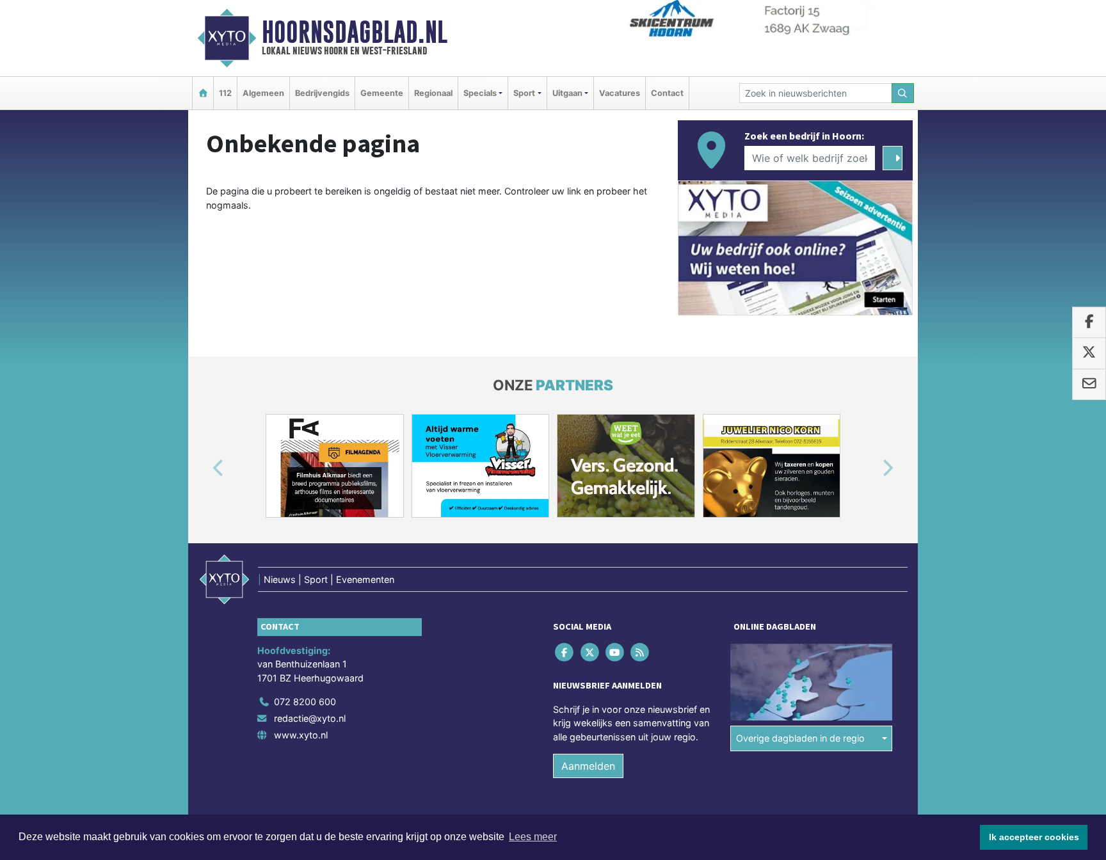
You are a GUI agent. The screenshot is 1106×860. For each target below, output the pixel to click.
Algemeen (263, 93)
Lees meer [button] (533, 836)
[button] (203, 468)
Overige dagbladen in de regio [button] (800, 738)
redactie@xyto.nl (310, 718)
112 (225, 93)
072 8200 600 (305, 701)
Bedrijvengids (322, 93)
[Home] (203, 93)
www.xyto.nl (301, 734)
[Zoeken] (903, 93)
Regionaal (433, 93)
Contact (667, 93)
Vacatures (619, 93)
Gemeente (381, 93)
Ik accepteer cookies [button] (1034, 837)
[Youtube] (615, 651)
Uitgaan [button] (567, 93)
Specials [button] (480, 93)
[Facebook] (565, 651)
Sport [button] (524, 93)
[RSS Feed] (641, 651)
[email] (1089, 384)
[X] (590, 651)
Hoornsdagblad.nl (354, 32)
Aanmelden (588, 766)
